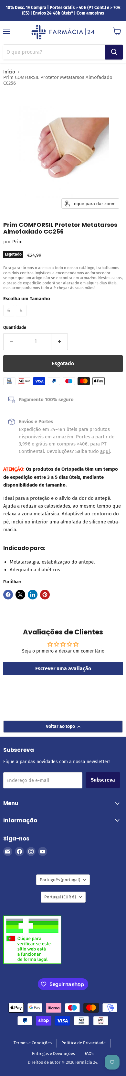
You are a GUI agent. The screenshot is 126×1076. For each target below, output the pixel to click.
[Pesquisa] (114, 52)
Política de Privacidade (83, 1042)
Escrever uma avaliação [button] (63, 668)
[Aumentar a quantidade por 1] (59, 341)
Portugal (60, 897)
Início (9, 72)
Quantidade (14, 327)
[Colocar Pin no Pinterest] (45, 594)
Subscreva (103, 780)
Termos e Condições (33, 1042)
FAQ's (89, 1053)
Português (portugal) (60, 879)
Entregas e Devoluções (53, 1053)
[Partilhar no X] (20, 594)
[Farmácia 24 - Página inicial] (63, 32)
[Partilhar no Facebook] (8, 594)
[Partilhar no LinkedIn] (32, 594)
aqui (105, 451)
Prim (17, 242)
